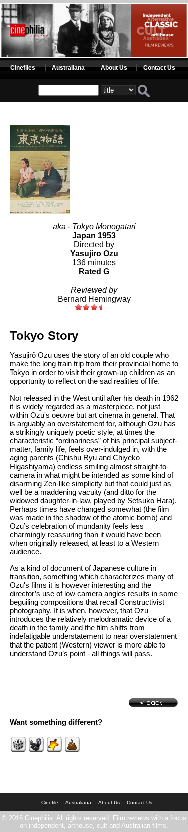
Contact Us (159, 67)
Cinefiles (22, 67)
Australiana (68, 67)
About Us (114, 67)
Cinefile (49, 802)
